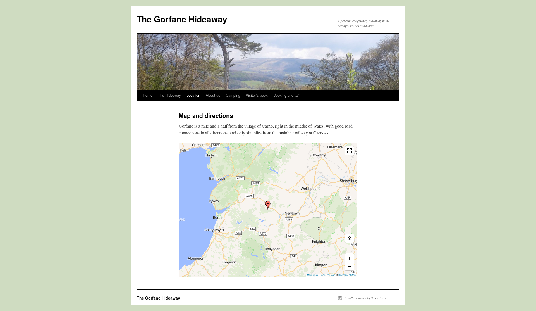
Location (193, 95)
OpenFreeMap (327, 275)
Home (147, 95)
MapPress (312, 275)
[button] (268, 205)
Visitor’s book (257, 95)
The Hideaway (169, 95)
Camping (233, 95)
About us (213, 95)
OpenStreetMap (347, 275)
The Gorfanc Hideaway (182, 19)
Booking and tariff (287, 95)
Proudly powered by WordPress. (365, 298)
